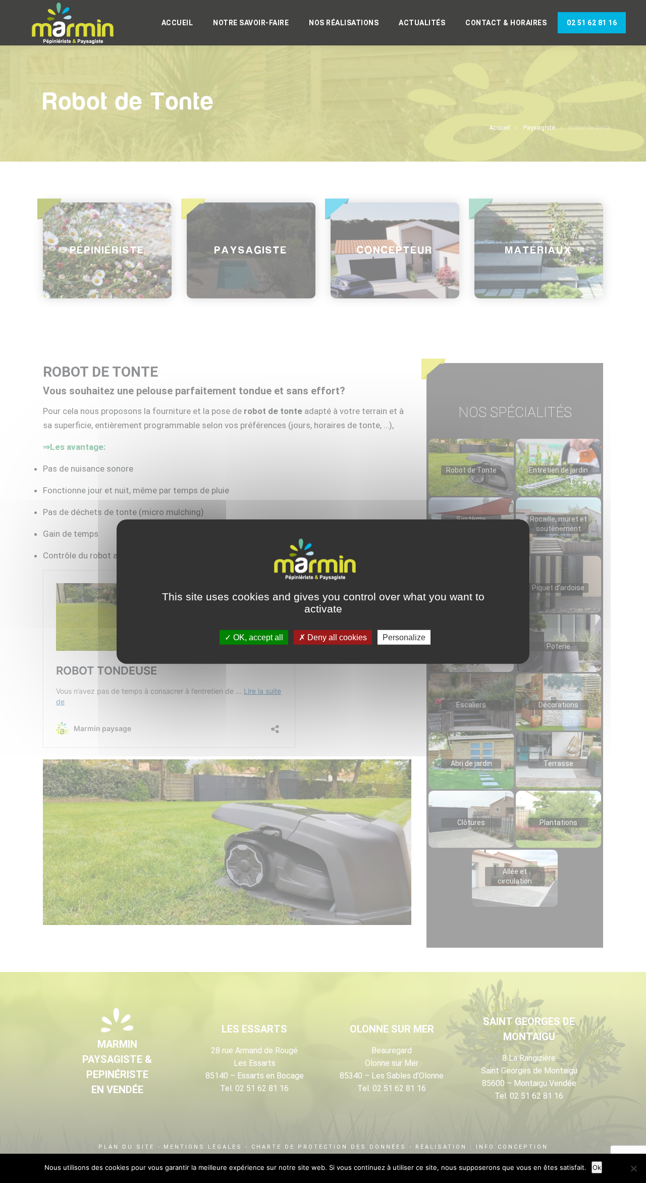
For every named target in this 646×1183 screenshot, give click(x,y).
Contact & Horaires (506, 23)
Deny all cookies (336, 637)
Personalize (404, 637)
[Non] (633, 1168)
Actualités (422, 23)
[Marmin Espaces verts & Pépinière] (80, 23)
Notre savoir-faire (251, 23)
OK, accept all (257, 637)
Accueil (177, 23)
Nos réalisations (344, 23)
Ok (597, 1167)
